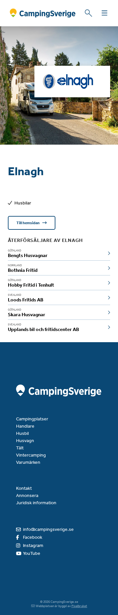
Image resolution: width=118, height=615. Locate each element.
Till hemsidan (28, 223)
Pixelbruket (79, 606)
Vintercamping (31, 455)
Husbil (22, 433)
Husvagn (25, 440)
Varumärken (28, 462)
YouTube (31, 553)
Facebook (32, 537)
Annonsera (27, 495)
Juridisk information (36, 503)
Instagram (33, 545)
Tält (20, 448)
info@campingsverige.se (48, 529)
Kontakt (24, 488)
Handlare (25, 426)
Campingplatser (32, 419)
